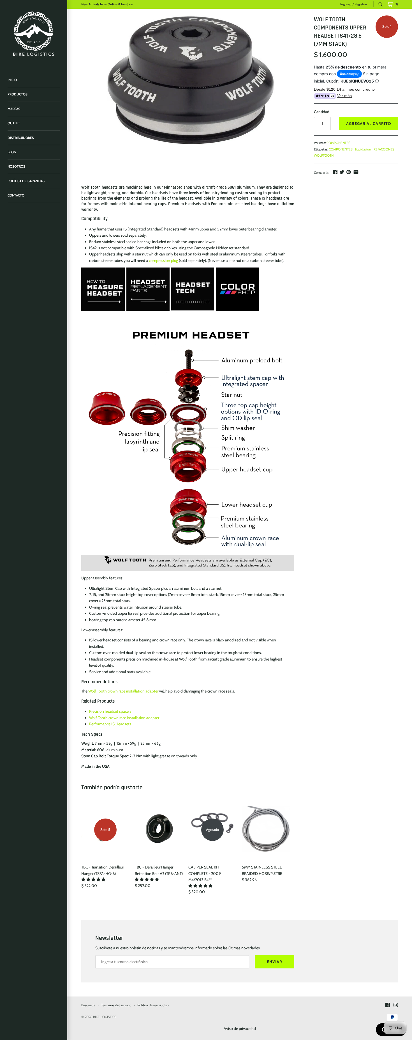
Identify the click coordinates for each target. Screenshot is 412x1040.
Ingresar (346, 4)
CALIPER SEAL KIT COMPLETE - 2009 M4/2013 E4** (204, 873)
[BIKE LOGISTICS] (33, 34)
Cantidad (321, 111)
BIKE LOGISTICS (104, 1017)
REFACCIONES (384, 149)
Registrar (361, 4)
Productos (17, 94)
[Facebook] (335, 172)
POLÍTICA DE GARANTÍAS (26, 181)
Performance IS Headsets (110, 723)
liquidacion (363, 149)
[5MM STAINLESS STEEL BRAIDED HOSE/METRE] (266, 830)
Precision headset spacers (110, 711)
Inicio (12, 80)
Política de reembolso (153, 1005)
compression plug (163, 260)
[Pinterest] (348, 172)
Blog (12, 152)
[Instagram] (396, 1005)
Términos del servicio (116, 1005)
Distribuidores (21, 138)
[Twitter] (342, 172)
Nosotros (16, 166)
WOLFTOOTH (324, 155)
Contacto (16, 195)
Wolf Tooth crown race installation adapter (123, 691)
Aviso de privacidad (240, 1028)
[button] (93, 879)
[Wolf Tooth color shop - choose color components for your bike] (237, 270)
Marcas (14, 109)
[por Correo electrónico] (356, 172)
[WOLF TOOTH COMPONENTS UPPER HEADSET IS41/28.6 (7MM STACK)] (190, 80)
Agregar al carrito (368, 123)
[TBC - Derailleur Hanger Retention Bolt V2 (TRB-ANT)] (159, 830)
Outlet (14, 123)
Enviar (274, 961)
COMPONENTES (338, 143)
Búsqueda (88, 1005)
